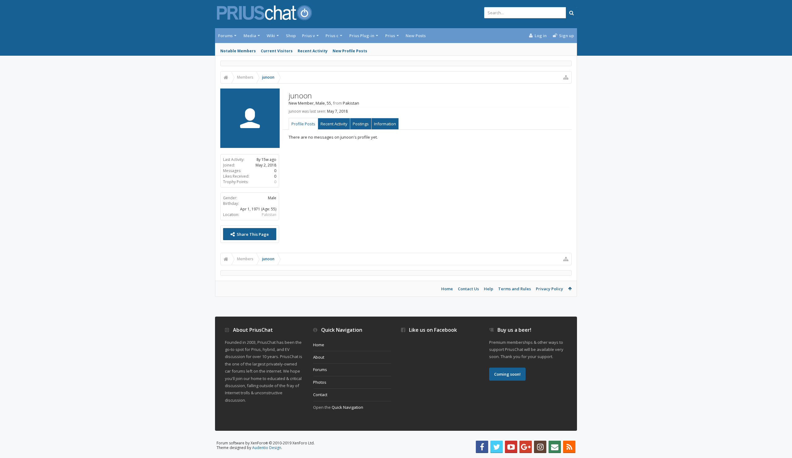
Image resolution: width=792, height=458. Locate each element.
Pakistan (269, 214)
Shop (291, 35)
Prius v (308, 35)
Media (249, 35)
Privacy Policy (549, 289)
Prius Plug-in (361, 35)
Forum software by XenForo (266, 443)
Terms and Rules (514, 289)
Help (488, 289)
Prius (390, 35)
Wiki (271, 35)
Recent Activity (313, 51)
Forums (225, 35)
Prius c (331, 35)
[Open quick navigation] (565, 77)
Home (447, 289)
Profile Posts (303, 124)
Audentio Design (266, 447)
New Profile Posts (350, 51)
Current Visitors (277, 51)
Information (385, 124)
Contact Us (468, 289)
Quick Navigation (347, 407)
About (318, 357)
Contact (320, 394)
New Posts (416, 35)
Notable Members (238, 51)
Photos (319, 382)
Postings (361, 124)
